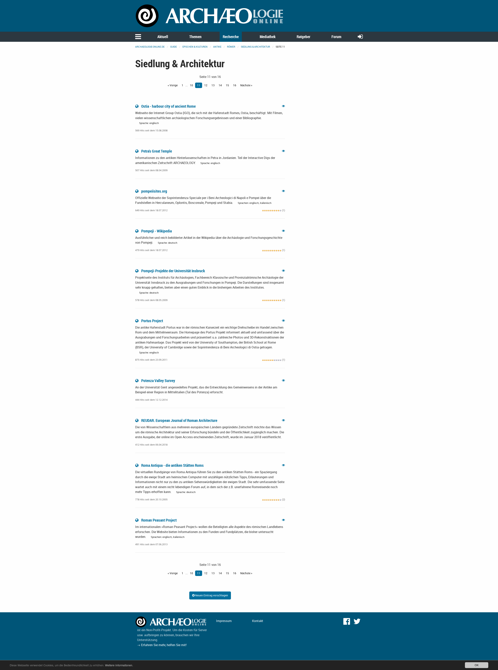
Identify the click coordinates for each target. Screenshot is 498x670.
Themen (195, 36)
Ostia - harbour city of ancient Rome (168, 106)
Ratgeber (303, 36)
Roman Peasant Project (158, 520)
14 (220, 85)
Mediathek (267, 36)
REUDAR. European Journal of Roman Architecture (179, 420)
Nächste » (246, 85)
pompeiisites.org (154, 191)
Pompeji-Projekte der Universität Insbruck (173, 270)
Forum (336, 36)
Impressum (224, 621)
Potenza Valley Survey (158, 380)
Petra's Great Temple (156, 151)
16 (234, 85)
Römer (231, 46)
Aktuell (162, 36)
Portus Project (152, 320)
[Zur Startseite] (210, 15)
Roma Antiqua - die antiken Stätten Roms (172, 465)
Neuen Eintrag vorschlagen (211, 595)
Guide (173, 46)
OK (477, 665)
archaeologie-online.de (150, 46)
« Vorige (173, 85)
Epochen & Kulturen (195, 46)
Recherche (231, 36)
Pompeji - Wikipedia (156, 231)
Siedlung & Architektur (255, 46)
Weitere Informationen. (119, 665)
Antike (217, 46)
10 (191, 85)
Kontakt (257, 621)
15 (227, 85)
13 (213, 85)
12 (205, 85)
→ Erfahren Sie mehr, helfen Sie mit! (162, 645)
